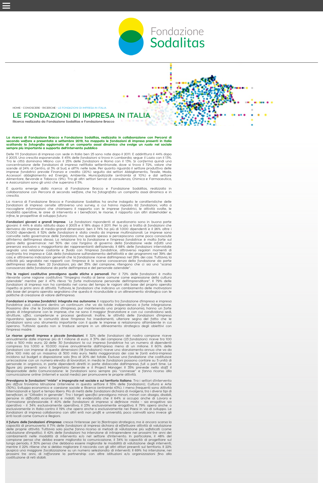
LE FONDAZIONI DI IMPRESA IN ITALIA (82, 107)
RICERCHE (49, 107)
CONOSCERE (31, 107)
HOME (16, 107)
